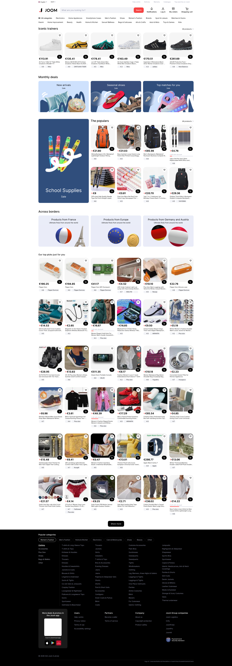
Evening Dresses (101, 566)
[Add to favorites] (60, 35)
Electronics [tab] (97, 540)
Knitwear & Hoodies (69, 552)
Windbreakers (134, 566)
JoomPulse (170, 625)
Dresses (65, 556)
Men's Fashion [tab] (64, 540)
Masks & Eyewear (169, 590)
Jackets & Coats (68, 570)
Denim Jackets (168, 579)
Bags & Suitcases (125, 22)
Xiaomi (41, 22)
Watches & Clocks (178, 18)
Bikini (97, 601)
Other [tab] (150, 540)
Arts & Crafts (141, 22)
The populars (100, 121)
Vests (164, 597)
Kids (180, 22)
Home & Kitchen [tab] (81, 540)
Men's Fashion (110, 18)
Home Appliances (75, 18)
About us (138, 617)
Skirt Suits (166, 576)
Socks (64, 598)
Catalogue (167, 2)
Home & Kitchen (91, 22)
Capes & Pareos (168, 563)
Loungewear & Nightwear (72, 591)
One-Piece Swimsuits (137, 584)
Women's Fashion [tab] (47, 540)
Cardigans (99, 594)
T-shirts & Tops (68, 549)
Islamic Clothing (135, 605)
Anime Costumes (135, 591)
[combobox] (96, 10)
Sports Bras (166, 556)
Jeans (97, 570)
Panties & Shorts (168, 572)
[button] (47, 643)
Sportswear (66, 601)
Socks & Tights (68, 580)
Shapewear (166, 552)
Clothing (41, 545)
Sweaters (99, 556)
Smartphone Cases (93, 18)
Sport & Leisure (161, 18)
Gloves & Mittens (168, 583)
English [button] (43, 2)
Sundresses (133, 552)
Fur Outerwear (134, 601)
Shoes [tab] (129, 540)
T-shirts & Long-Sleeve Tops (73, 545)
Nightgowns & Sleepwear (172, 549)
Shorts (97, 580)
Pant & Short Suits (102, 587)
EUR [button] (52, 2)
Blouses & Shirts (68, 573)
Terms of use (79, 625)
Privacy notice (79, 621)
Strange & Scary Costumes (172, 593)
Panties (131, 587)
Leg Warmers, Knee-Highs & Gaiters (143, 573)
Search (138, 10)
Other (40, 563)
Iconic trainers (48, 28)
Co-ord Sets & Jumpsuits (71, 584)
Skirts (97, 552)
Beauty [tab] (139, 540)
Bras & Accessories (102, 563)
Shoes (122, 18)
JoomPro (169, 629)
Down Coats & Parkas (103, 598)
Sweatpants (133, 556)
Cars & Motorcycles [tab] (114, 540)
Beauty (69, 22)
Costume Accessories (137, 545)
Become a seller (111, 617)
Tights (131, 563)
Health (78, 22)
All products (187, 29)
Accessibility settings (82, 629)
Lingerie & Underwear (70, 577)
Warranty (157, 2)
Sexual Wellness (108, 22)
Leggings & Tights (136, 577)
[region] (116, 50)
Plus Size (42, 552)
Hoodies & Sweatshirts (70, 566)
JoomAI (169, 632)
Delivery (147, 2)
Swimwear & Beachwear (71, 605)
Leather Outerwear (169, 586)
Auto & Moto (154, 22)
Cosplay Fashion (68, 587)
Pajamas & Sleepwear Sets (105, 577)
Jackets (98, 549)
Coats (97, 605)
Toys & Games (168, 22)
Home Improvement (55, 22)
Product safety (141, 625)
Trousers (65, 559)
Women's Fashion (135, 18)
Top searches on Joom (182, 2)
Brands (149, 18)
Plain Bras (132, 549)
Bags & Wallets (44, 559)
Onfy (168, 621)
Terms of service (111, 621)
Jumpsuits (166, 545)
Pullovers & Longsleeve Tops (73, 594)
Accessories (43, 549)
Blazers (131, 598)
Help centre (136, 2)
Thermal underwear (169, 600)
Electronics (60, 18)
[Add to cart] (59, 57)
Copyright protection (143, 621)
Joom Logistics (172, 617)
